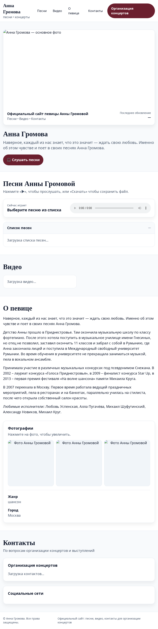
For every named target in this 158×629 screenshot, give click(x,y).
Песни (42, 11)
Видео (57, 11)
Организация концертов (122, 10)
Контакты (95, 11)
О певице (73, 10)
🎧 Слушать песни (23, 159)
